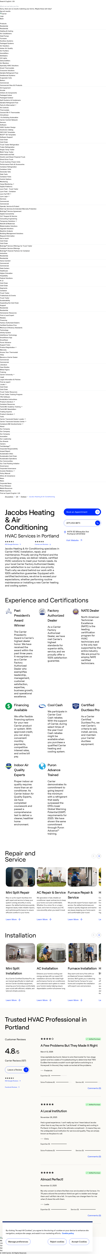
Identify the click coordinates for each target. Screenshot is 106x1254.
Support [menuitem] (3, 305)
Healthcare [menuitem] (4, 270)
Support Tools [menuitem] (5, 345)
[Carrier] (53, 14)
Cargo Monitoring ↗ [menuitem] (7, 184)
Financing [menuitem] (3, 320)
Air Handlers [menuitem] (4, 46)
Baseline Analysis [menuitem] (6, 231)
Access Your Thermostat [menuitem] (9, 352)
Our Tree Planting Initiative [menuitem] (9, 463)
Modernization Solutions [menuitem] (8, 226)
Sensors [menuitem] (3, 122)
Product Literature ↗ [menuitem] (7, 402)
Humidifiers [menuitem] (4, 53)
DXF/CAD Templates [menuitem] (7, 132)
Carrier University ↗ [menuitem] (7, 374)
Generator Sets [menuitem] (5, 171)
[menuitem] (4, 26)
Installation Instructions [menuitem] (8, 399)
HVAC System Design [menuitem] (8, 127)
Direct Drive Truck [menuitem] (6, 159)
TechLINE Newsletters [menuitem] (8, 409)
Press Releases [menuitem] (5, 486)
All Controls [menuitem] (4, 107)
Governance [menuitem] (4, 466)
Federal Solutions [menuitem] (6, 278)
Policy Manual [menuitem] (5, 473)
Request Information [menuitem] (7, 236)
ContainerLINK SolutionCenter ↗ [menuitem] (11, 424)
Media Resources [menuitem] (6, 488)
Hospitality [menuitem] (4, 275)
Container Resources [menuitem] (7, 404)
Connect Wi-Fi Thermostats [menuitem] (10, 112)
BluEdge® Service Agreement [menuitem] (10, 211)
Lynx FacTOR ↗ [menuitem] (5, 194)
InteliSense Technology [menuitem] (8, 335)
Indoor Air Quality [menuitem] (6, 48)
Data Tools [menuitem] (4, 174)
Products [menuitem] (3, 23)
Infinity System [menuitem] (5, 332)
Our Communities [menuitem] (6, 461)
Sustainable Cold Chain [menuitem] (8, 456)
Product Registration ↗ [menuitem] (8, 347)
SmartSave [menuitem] (4, 340)
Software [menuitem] (3, 125)
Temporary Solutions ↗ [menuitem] (8, 221)
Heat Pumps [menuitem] (4, 36)
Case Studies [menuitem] (4, 367)
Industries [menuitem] (3, 253)
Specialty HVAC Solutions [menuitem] (9, 65)
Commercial (4, 85)
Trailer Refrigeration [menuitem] (7, 147)
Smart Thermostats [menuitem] (7, 68)
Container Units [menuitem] (5, 169)
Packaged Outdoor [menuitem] (6, 97)
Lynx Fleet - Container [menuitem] (8, 191)
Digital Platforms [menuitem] (6, 186)
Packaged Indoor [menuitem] (6, 95)
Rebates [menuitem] (3, 318)
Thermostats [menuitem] (4, 110)
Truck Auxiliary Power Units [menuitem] (10, 162)
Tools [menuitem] (2, 416)
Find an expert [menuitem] (5, 382)
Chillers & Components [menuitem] (8, 93)
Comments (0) (94, 1088)
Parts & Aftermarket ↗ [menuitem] (8, 105)
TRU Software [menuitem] (5, 397)
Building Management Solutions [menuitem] (11, 233)
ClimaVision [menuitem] (4, 115)
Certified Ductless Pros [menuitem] (8, 325)
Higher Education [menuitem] (6, 273)
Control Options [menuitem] (5, 179)
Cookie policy (68, 1233)
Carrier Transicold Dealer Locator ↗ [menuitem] (13, 419)
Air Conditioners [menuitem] (6, 33)
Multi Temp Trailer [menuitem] (6, 152)
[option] (20, 894)
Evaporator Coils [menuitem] (6, 78)
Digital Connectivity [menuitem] (7, 213)
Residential (4, 28)
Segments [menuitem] (3, 288)
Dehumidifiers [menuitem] (5, 60)
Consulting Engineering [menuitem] (8, 218)
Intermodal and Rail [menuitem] (7, 154)
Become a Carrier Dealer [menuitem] (9, 357)
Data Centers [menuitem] (4, 268)
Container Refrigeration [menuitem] (8, 167)
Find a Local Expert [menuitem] (7, 315)
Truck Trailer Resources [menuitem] (8, 392)
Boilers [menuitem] (2, 80)
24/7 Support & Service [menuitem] (8, 216)
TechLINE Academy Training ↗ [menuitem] (11, 406)
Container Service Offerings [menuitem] (10, 248)
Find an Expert (5, 493)
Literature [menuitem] (3, 364)
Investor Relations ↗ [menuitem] (7, 471)
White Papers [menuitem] (5, 369)
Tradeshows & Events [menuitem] (8, 295)
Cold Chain (4, 142)
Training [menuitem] (3, 372)
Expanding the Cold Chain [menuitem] (9, 303)
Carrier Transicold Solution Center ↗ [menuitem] (13, 421)
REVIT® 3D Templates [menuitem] (8, 134)
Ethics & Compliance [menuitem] (7, 476)
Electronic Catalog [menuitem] (6, 129)
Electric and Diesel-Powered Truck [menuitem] (12, 157)
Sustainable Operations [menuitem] (8, 458)
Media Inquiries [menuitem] (5, 490)
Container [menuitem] (3, 290)
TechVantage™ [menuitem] (5, 446)
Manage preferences (18, 1241)
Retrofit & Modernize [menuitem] (7, 223)
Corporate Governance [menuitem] (8, 468)
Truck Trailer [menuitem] (4, 293)
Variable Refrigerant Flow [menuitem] (9, 73)
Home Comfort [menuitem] (5, 261)
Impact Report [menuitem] (5, 451)
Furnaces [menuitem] (3, 38)
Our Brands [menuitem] (4, 441)
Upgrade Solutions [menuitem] (6, 228)
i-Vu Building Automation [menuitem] (9, 117)
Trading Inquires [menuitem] (6, 411)
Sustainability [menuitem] (5, 300)
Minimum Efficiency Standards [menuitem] (11, 327)
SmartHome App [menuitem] (6, 337)
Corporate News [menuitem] (5, 483)
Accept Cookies (79, 1241)
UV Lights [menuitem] (3, 58)
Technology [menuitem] (4, 330)
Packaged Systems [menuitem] (7, 43)
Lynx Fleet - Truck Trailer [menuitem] (9, 189)
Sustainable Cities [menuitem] (6, 453)
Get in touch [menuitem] (4, 238)
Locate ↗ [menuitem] (3, 384)
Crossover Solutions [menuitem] (7, 70)
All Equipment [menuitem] (5, 88)
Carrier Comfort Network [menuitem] (9, 120)
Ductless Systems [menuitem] (6, 41)
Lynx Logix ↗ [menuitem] (4, 196)
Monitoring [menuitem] (4, 181)
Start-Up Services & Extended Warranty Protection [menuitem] (18, 209)
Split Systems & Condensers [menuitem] (10, 100)
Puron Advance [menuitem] (5, 342)
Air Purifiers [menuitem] (4, 51)
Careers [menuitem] (3, 444)
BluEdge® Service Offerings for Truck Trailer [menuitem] (16, 246)
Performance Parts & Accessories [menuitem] (12, 164)
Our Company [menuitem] (5, 434)
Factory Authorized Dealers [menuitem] (10, 322)
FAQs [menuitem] (2, 355)
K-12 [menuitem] (1, 280)
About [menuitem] (2, 426)
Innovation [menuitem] (3, 436)
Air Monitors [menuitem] (4, 63)
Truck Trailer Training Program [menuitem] (11, 394)
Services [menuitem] (3, 199)
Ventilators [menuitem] (4, 55)
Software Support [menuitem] (6, 137)
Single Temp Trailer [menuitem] (7, 149)
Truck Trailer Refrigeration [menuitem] (9, 144)
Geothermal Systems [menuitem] (7, 75)
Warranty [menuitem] (3, 350)
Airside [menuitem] (2, 90)
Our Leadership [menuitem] (5, 439)
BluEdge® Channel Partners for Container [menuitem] (15, 251)
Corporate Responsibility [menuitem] (9, 448)
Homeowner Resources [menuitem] (8, 313)
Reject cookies (57, 1241)
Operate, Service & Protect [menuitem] (9, 206)
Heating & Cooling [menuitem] (6, 31)
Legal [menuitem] (2, 377)
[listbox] (53, 894)
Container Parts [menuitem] (5, 176)
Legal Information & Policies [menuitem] (10, 379)
